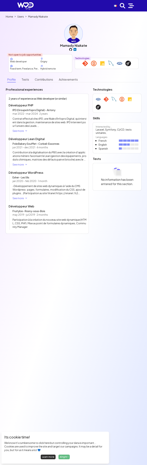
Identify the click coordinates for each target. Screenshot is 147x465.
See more (18, 130)
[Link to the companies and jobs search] (122, 6)
